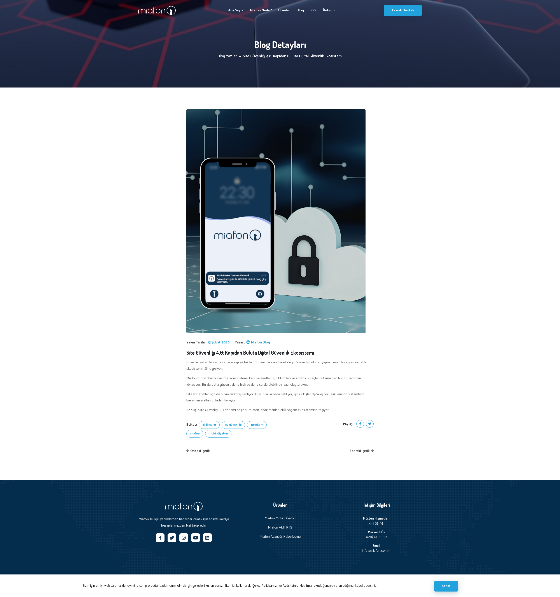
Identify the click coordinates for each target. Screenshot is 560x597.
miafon (195, 433)
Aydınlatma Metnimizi (298, 585)
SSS (313, 10)
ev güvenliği (233, 424)
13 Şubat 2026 (218, 342)
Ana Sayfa (235, 10)
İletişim (329, 10)
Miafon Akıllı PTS (280, 527)
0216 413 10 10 (376, 537)
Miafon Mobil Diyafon (280, 518)
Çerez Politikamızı (265, 585)
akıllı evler (209, 424)
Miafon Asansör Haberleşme (280, 536)
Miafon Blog (260, 342)
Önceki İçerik (200, 451)
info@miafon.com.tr (376, 551)
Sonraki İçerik (360, 451)
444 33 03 (376, 523)
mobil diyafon (218, 433)
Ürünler (284, 10)
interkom (256, 424)
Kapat (446, 586)
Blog (300, 10)
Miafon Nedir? (261, 10)
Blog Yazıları (228, 56)
